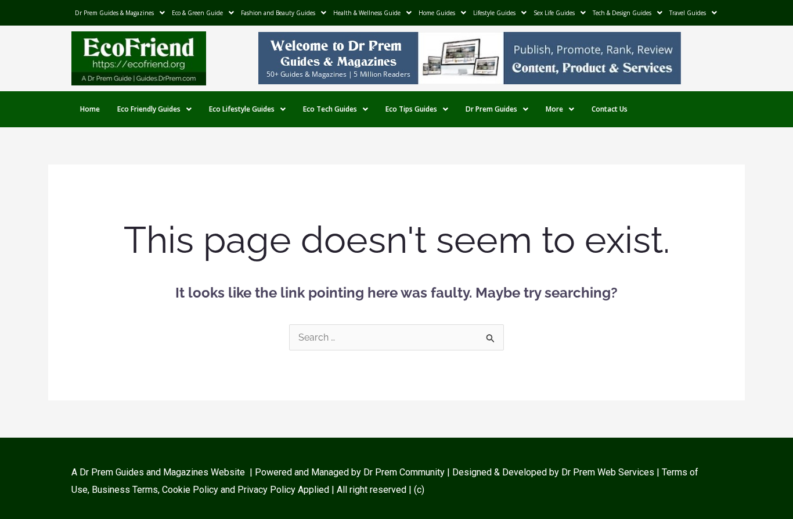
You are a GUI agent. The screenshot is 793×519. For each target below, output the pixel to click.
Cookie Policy (191, 489)
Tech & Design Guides (622, 13)
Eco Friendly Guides (149, 109)
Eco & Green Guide (197, 13)
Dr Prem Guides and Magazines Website (162, 472)
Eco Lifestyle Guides (242, 109)
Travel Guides (687, 13)
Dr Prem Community (404, 472)
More (554, 109)
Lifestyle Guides (494, 13)
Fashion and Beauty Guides (278, 13)
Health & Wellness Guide (367, 13)
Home (90, 109)
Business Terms (125, 489)
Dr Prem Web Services (607, 472)
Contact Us (610, 109)
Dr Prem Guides (491, 109)
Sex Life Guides (554, 13)
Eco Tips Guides (411, 109)
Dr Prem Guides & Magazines (114, 13)
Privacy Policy (266, 489)
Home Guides (437, 13)
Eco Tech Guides (330, 109)
